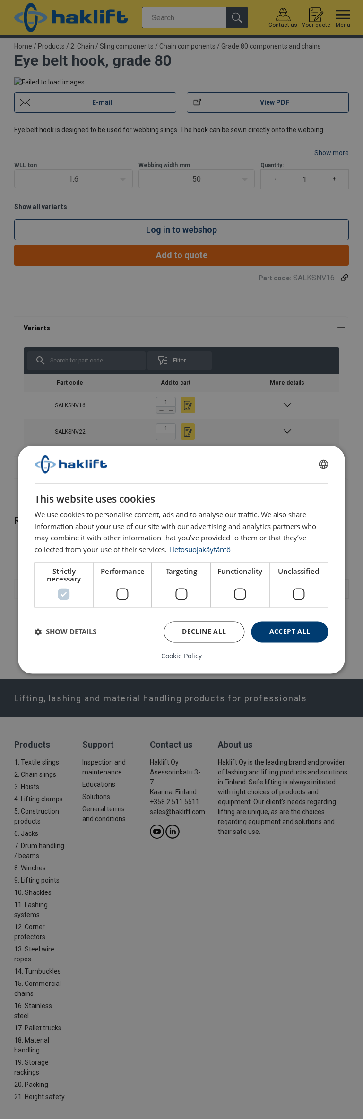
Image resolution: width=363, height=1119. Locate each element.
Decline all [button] (204, 631)
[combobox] (323, 464)
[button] (65, 632)
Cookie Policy (181, 656)
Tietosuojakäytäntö (200, 549)
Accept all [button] (290, 631)
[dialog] (181, 559)
